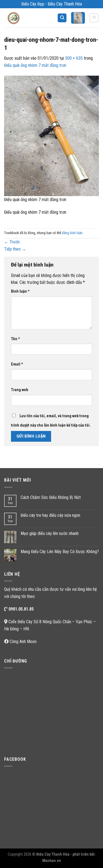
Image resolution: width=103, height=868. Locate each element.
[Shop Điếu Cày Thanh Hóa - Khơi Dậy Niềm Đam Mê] (18, 18)
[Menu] (94, 17)
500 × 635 (74, 58)
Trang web (19, 390)
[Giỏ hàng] (78, 18)
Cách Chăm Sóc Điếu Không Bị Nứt (51, 497)
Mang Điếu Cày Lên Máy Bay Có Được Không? (60, 551)
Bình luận (20, 291)
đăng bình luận (72, 233)
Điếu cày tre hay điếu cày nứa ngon (50, 515)
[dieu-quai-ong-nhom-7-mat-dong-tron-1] (51, 135)
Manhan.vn (51, 860)
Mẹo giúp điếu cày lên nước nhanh (50, 533)
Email (17, 364)
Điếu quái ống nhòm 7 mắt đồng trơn (35, 65)
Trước (12, 242)
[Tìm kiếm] (62, 18)
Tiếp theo (15, 249)
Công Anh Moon (23, 641)
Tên (15, 339)
